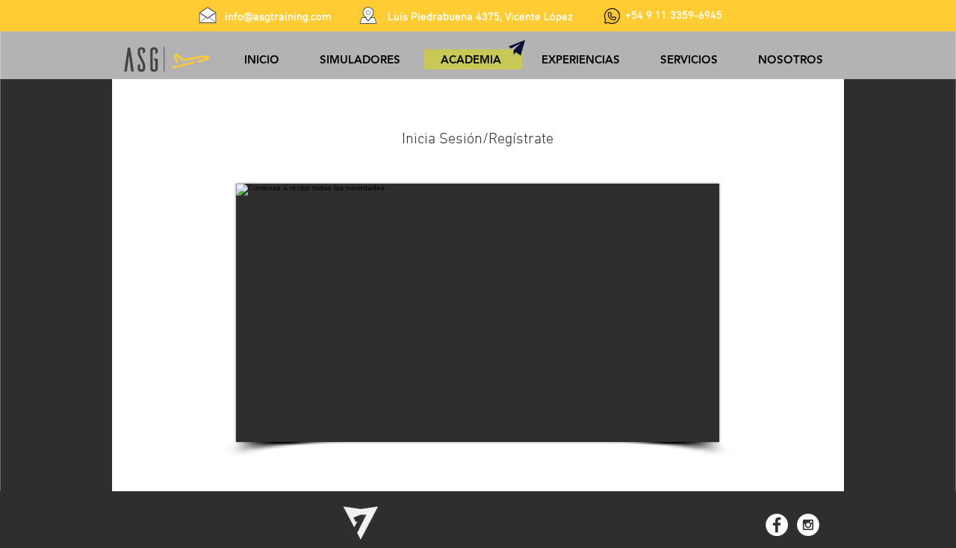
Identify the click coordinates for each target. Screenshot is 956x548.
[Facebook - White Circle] (777, 525)
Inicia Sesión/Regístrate (477, 140)
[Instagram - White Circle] (808, 525)
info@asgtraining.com (278, 17)
